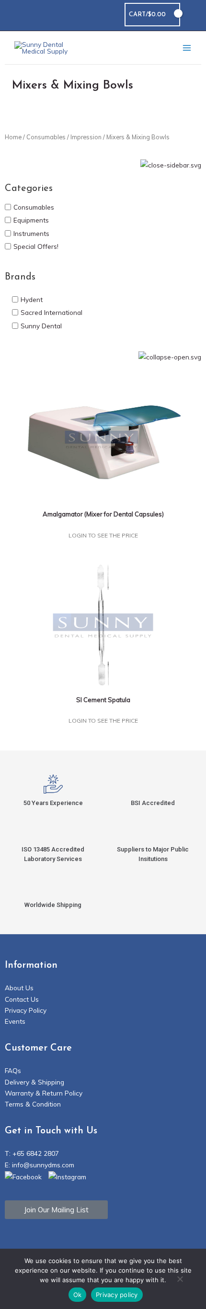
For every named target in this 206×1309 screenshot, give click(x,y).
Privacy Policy (25, 1010)
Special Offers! (35, 246)
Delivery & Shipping (34, 1082)
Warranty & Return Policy (43, 1093)
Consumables (46, 137)
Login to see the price (103, 535)
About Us (19, 988)
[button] (193, 15)
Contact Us (22, 999)
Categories (29, 188)
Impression (86, 137)
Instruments (31, 233)
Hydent (32, 299)
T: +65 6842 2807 (32, 1153)
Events (15, 1021)
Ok (77, 1294)
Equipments (31, 220)
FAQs (13, 1070)
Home (13, 137)
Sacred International (51, 312)
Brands (20, 277)
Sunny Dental (41, 325)
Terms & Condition (33, 1104)
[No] (179, 1280)
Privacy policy (117, 1294)
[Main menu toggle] (187, 48)
